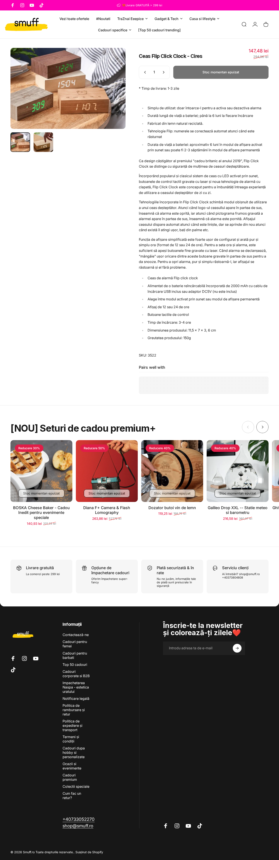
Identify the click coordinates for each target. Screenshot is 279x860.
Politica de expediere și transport (72, 725)
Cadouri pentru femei (75, 644)
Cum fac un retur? (72, 795)
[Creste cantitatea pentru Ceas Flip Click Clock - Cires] (165, 72)
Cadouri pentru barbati (75, 655)
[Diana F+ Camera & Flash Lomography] (107, 471)
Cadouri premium (70, 777)
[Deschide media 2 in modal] (68, 88)
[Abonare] (237, 648)
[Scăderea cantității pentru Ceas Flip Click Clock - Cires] (144, 72)
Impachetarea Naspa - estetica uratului (76, 687)
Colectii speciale (76, 786)
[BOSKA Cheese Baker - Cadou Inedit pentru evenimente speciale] (41, 471)
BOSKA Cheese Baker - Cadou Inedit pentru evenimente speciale (41, 512)
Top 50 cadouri (75, 664)
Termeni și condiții (71, 739)
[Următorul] (114, 88)
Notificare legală (76, 698)
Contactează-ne (76, 635)
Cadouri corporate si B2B (76, 673)
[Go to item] (20, 142)
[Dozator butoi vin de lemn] (172, 471)
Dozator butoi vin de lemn (172, 507)
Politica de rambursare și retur (74, 709)
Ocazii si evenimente (72, 766)
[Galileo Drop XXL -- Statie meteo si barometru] (238, 471)
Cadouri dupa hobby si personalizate (74, 752)
